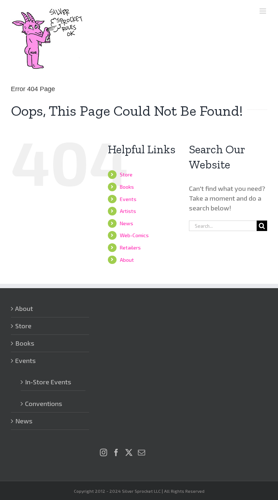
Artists (128, 211)
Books (127, 187)
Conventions (43, 403)
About (127, 260)
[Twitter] (128, 452)
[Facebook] (116, 452)
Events (128, 199)
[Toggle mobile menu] (263, 11)
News (126, 223)
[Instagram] (103, 452)
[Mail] (141, 452)
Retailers (130, 247)
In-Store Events (48, 382)
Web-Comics (134, 235)
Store (126, 174)
